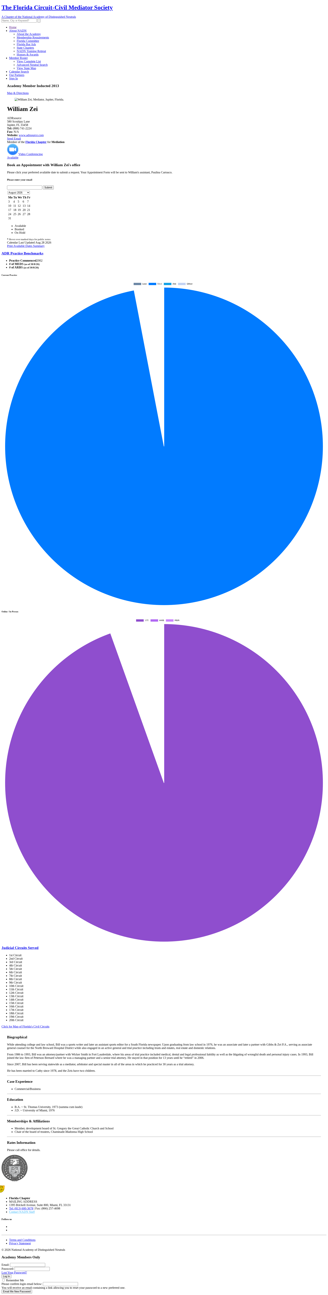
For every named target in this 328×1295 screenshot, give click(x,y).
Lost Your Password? (14, 1272)
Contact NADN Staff (22, 1211)
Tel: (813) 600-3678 (21, 1208)
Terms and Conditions (22, 1240)
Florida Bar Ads (26, 44)
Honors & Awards (28, 54)
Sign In (13, 78)
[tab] (164, 253)
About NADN (18, 30)
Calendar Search (19, 71)
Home (13, 27)
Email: (5, 1264)
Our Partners (16, 75)
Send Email (14, 138)
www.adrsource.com (31, 135)
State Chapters (25, 47)
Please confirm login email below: (22, 1284)
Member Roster (18, 58)
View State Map (26, 68)
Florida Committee (28, 40)
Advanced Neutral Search (32, 64)
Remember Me (15, 1280)
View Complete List (29, 61)
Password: (8, 1268)
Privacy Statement (20, 1243)
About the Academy (29, 34)
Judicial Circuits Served (20, 948)
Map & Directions (18, 93)
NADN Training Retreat (31, 51)
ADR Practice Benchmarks (22, 253)
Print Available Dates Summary (26, 246)
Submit (48, 187)
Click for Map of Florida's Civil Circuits (25, 1026)
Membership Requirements (33, 37)
